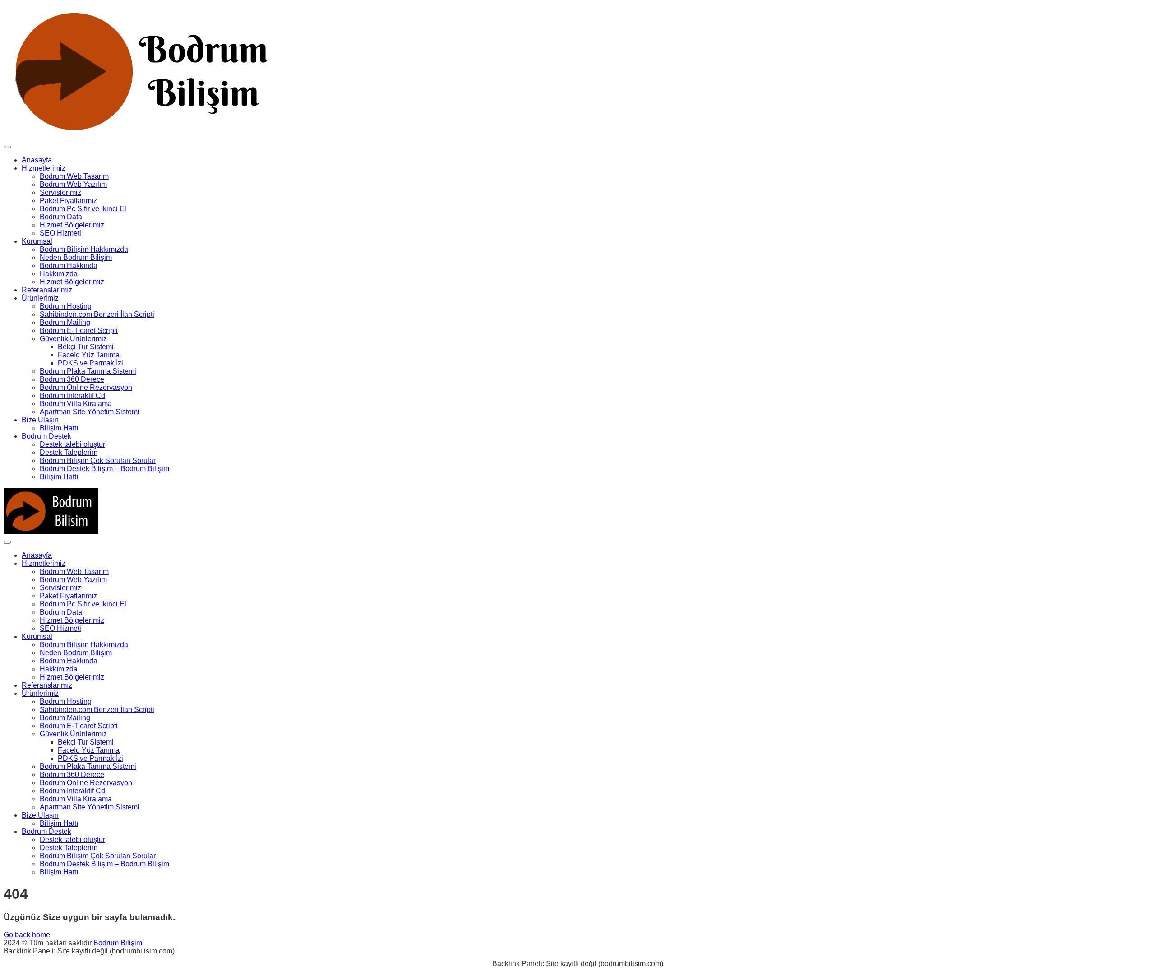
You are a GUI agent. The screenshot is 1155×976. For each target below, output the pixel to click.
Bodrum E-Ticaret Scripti (79, 330)
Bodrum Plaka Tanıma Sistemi (88, 371)
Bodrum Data (61, 217)
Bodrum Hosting (66, 306)
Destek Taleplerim (68, 452)
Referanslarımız (47, 290)
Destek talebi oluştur (72, 444)
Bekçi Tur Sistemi (86, 347)
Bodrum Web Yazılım (73, 184)
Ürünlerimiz (40, 298)
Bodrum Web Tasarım (74, 176)
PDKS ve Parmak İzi (90, 363)
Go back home (27, 935)
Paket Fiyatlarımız (68, 200)
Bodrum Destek (46, 436)
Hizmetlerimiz (43, 168)
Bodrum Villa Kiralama (76, 403)
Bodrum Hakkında (68, 265)
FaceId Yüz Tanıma (89, 355)
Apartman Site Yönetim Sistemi (89, 412)
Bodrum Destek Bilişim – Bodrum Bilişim (104, 468)
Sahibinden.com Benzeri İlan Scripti (97, 314)
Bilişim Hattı (59, 428)
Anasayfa (37, 160)
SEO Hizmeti (60, 233)
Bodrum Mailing (65, 322)
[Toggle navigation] (7, 147)
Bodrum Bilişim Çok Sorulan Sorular (98, 460)
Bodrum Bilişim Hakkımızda (84, 249)
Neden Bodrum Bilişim (76, 257)
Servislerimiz (60, 192)
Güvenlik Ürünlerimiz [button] (73, 338)
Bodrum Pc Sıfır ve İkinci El (83, 209)
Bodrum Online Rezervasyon (86, 387)
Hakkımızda (59, 274)
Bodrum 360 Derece (72, 379)
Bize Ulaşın (40, 420)
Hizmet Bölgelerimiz (72, 225)
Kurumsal (37, 241)
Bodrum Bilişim (117, 943)
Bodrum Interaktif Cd (72, 395)
